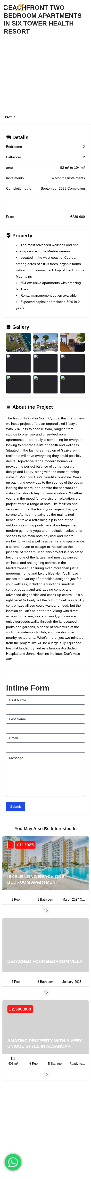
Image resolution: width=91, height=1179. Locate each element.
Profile (10, 117)
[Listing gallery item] (18, 342)
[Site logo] (19, 7)
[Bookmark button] (46, 910)
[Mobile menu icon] (5, 7)
